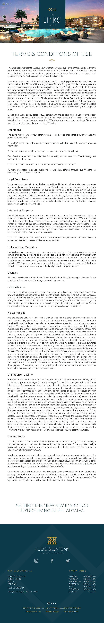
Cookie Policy (71, 612)
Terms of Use (52, 612)
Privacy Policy (33, 612)
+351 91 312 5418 (16, 588)
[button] (7, 4)
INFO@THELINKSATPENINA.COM (22, 592)
